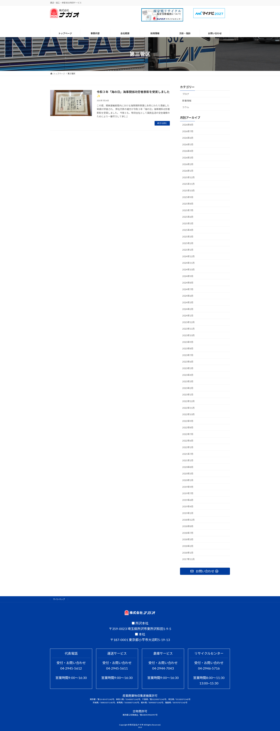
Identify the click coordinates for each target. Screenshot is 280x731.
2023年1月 (187, 394)
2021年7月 (187, 454)
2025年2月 (187, 243)
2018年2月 (187, 546)
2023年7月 (187, 355)
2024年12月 (188, 256)
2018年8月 (187, 526)
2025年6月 (187, 217)
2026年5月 (187, 144)
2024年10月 (188, 269)
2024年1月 (187, 315)
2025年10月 (188, 190)
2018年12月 (188, 519)
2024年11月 (188, 263)
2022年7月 (187, 434)
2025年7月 (187, 210)
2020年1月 (187, 480)
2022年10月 (188, 414)
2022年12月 (188, 401)
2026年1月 (187, 170)
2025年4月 (187, 230)
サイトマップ (59, 599)
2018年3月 (187, 539)
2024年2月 (187, 309)
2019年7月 (187, 493)
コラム (185, 107)
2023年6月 (187, 361)
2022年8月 (187, 427)
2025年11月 (188, 184)
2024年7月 (187, 289)
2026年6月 (187, 138)
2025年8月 (187, 203)
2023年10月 (188, 335)
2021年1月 (187, 460)
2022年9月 (187, 421)
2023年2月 (187, 388)
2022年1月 (187, 447)
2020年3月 (187, 473)
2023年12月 (188, 322)
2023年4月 (187, 375)
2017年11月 (188, 559)
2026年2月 (187, 164)
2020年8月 (187, 467)
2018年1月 (187, 552)
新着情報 (186, 100)
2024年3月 (187, 302)
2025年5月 (187, 223)
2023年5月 (187, 368)
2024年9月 (187, 276)
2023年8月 (187, 348)
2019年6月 (187, 500)
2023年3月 (187, 381)
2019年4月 (187, 506)
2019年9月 (187, 486)
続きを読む (162, 123)
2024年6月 (187, 296)
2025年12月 (188, 177)
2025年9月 (187, 197)
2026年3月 (187, 157)
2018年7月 (187, 533)
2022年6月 (187, 440)
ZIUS (140, 727)
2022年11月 (188, 407)
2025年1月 (187, 249)
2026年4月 (187, 151)
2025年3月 (187, 236)
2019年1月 (187, 513)
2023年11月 (188, 328)
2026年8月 (187, 124)
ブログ (185, 94)
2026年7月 (187, 131)
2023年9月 (187, 342)
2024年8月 (187, 282)
